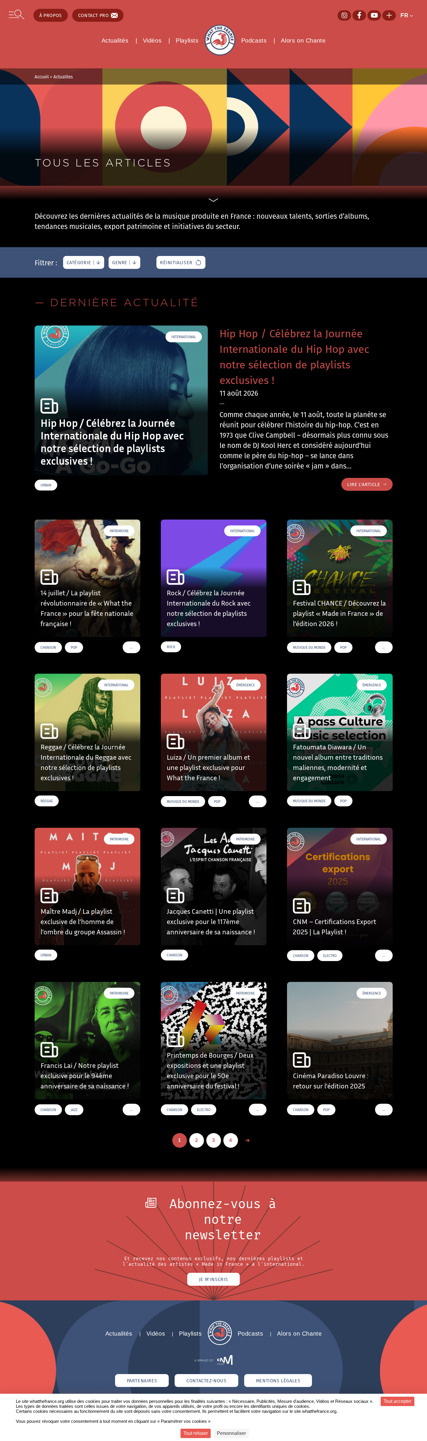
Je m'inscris (213, 1279)
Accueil (42, 76)
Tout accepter (397, 1401)
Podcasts (254, 40)
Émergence (245, 684)
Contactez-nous (206, 1380)
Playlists (187, 40)
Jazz (74, 1109)
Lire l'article (363, 484)
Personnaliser (231, 1433)
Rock (171, 646)
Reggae (46, 800)
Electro (330, 955)
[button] (409, 15)
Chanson (48, 647)
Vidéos (152, 40)
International (183, 336)
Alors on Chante (303, 40)
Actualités (115, 40)
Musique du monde (309, 647)
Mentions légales (278, 1380)
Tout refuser (195, 1433)
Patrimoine (119, 530)
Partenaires (142, 1380)
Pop (74, 647)
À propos (50, 15)
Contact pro (93, 15)
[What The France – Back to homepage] (220, 1343)
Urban (45, 485)
